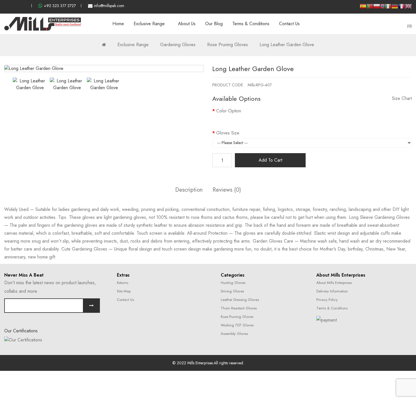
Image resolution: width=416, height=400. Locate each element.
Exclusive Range (133, 44)
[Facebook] (123, 319)
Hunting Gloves (233, 282)
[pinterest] (24, 5)
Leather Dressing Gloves (240, 299)
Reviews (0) (227, 190)
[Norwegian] (382, 7)
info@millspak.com (109, 5)
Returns (122, 282)
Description (189, 190)
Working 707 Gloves (237, 325)
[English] (408, 8)
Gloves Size (227, 133)
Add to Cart (270, 160)
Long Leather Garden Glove (287, 44)
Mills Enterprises (200, 363)
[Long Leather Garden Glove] (30, 84)
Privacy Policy (327, 299)
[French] (401, 8)
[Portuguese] (369, 8)
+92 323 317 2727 (60, 5)
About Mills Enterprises (334, 282)
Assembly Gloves (234, 333)
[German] (394, 8)
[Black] (215, 119)
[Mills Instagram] (15, 5)
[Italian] (388, 8)
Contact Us (125, 299)
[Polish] (376, 8)
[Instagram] (137, 319)
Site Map (124, 291)
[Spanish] (363, 8)
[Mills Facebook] (6, 5)
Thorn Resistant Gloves (239, 308)
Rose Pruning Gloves (227, 44)
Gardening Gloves (178, 44)
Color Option (228, 111)
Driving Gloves (232, 291)
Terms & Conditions (332, 308)
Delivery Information (332, 291)
